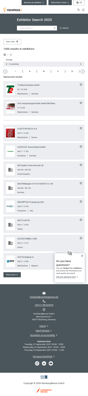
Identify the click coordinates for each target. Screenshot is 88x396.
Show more (11, 275)
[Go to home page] (22, 11)
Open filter (12, 41)
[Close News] (70, 253)
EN (79, 2)
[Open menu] (83, 10)
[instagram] (37, 363)
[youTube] (51, 363)
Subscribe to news (59, 3)
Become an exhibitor (32, 3)
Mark (81, 84)
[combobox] (44, 28)
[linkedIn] (44, 363)
